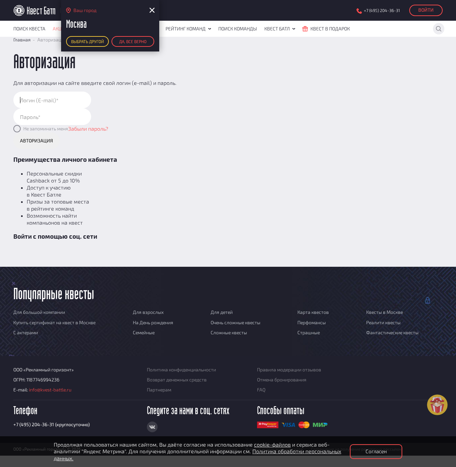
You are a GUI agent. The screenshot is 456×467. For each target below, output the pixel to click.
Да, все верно (133, 41)
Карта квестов (313, 312)
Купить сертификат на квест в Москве (54, 322)
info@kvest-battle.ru (50, 389)
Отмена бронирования (281, 379)
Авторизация (36, 140)
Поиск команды (237, 28)
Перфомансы (311, 322)
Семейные (144, 332)
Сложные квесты (229, 332)
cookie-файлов (272, 444)
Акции (60, 28)
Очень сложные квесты (235, 322)
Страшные (308, 332)
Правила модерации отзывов (289, 369)
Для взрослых (148, 312)
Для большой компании (39, 312)
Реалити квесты (383, 322)
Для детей (222, 312)
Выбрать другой (87, 41)
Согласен (376, 451)
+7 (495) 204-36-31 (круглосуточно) (51, 424)
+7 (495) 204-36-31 (382, 10)
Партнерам (159, 389)
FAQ (261, 389)
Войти (426, 10)
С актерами (25, 332)
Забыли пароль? (88, 128)
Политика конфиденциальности (181, 369)
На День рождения (153, 322)
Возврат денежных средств (177, 379)
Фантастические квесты (392, 332)
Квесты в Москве (384, 312)
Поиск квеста (29, 28)
